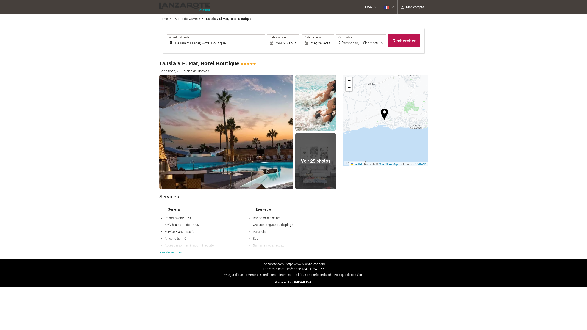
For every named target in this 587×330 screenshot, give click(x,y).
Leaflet (357, 164)
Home (163, 19)
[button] (371, 7)
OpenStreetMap (388, 164)
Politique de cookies (348, 275)
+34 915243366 (313, 269)
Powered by (293, 282)
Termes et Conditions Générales (268, 275)
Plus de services (170, 252)
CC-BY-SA (420, 164)
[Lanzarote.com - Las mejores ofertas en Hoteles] (184, 7)
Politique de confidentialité (312, 275)
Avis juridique (233, 275)
